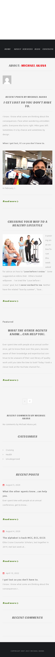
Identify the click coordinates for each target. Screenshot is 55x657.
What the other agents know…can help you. (27, 332)
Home (8, 49)
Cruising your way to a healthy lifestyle (27, 223)
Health (9, 454)
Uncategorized (13, 459)
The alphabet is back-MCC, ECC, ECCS (24, 538)
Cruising (10, 450)
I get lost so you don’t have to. (28, 104)
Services (27, 49)
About (17, 49)
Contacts (47, 49)
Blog (37, 49)
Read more (10, 201)
